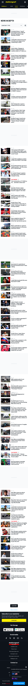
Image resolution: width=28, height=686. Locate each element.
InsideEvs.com (14, 646)
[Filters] (25, 25)
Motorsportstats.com (14, 656)
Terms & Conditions (6, 681)
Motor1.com (14, 649)
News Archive (14, 610)
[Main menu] (2, 2)
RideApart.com (14, 658)
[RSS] (21, 638)
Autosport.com (14, 653)
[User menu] (25, 2)
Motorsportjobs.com (14, 651)
